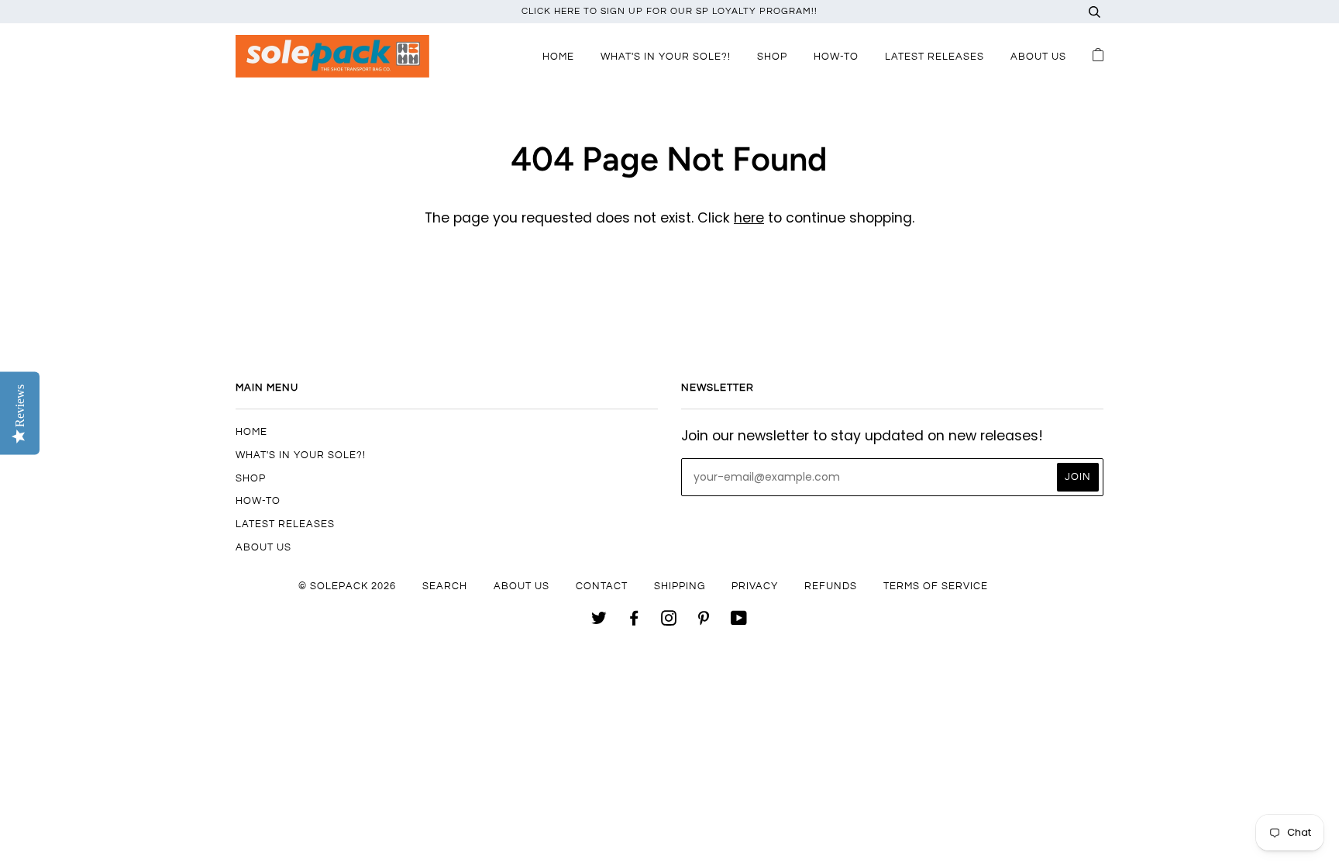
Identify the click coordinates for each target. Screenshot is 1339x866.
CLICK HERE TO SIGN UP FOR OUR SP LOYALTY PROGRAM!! (669, 11)
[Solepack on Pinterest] (704, 621)
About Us (1038, 56)
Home (558, 56)
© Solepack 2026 (347, 586)
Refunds (830, 586)
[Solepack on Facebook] (634, 621)
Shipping (679, 586)
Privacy (754, 586)
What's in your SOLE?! (666, 56)
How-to (836, 56)
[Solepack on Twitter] (599, 621)
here (749, 218)
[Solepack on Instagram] (669, 621)
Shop (772, 56)
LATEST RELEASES (934, 56)
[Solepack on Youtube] (739, 621)
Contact (602, 586)
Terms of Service (935, 586)
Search (444, 586)
